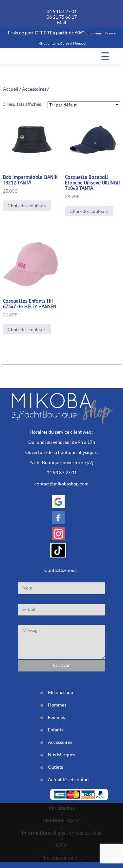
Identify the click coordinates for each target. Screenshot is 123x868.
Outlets (55, 767)
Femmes (56, 717)
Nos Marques (61, 754)
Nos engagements (61, 857)
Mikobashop (60, 692)
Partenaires (62, 807)
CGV (61, 845)
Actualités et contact (69, 779)
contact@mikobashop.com (61, 483)
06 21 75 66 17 (62, 17)
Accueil (10, 89)
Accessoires (34, 89)
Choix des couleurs (27, 205)
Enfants (55, 729)
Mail (61, 22)
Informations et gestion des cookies (61, 832)
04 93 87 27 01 (62, 11)
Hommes (57, 705)
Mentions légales (61, 820)
